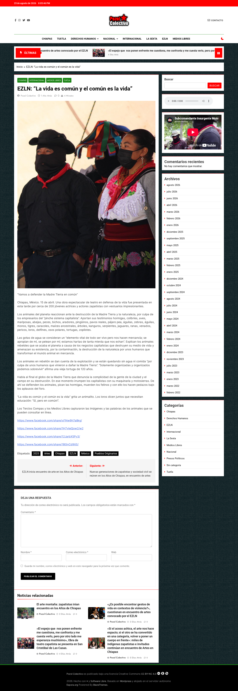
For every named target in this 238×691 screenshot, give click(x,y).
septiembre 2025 (176, 238)
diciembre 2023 (175, 352)
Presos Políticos (176, 458)
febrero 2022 (173, 392)
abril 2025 (172, 251)
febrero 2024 (173, 339)
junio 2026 (172, 198)
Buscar (168, 79)
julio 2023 (172, 365)
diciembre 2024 (175, 278)
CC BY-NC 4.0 (148, 673)
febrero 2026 (173, 218)
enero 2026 (173, 225)
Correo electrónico (77, 552)
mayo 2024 (172, 318)
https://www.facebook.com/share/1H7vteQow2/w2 (50, 428)
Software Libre (98, 681)
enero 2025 (173, 272)
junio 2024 (172, 312)
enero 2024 (173, 345)
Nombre (26, 552)
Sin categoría (174, 465)
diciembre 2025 (175, 231)
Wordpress (125, 681)
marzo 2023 (173, 372)
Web (113, 552)
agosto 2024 (173, 298)
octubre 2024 (174, 285)
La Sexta (151, 38)
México (85, 453)
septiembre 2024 (176, 292)
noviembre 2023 (175, 359)
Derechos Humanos (83, 38)
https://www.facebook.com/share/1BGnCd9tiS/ (48, 444)
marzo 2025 (173, 258)
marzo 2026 (173, 211)
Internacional (132, 38)
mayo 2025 (172, 245)
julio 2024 (172, 305)
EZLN (165, 38)
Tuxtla (61, 38)
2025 (36, 453)
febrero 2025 (173, 265)
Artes (47, 453)
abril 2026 (172, 205)
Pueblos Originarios (106, 453)
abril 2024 (172, 325)
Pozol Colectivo (28, 95)
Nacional (109, 38)
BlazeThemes (100, 684)
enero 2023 (173, 379)
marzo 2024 (173, 332)
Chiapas (47, 38)
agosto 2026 (173, 185)
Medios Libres (181, 38)
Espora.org (72, 684)
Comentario (28, 512)
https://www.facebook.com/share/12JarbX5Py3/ (48, 436)
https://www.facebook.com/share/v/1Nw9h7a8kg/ (49, 420)
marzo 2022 (173, 385)
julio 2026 (172, 191)
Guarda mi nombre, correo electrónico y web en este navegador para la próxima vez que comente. (77, 566)
